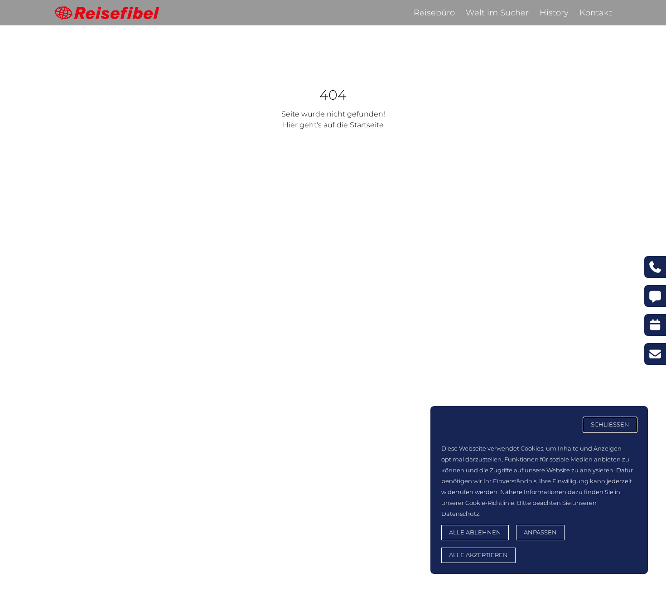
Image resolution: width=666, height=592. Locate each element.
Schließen (610, 424)
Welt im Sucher (497, 13)
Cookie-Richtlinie (489, 503)
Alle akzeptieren (478, 555)
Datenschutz (460, 513)
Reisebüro (434, 13)
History (554, 13)
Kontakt (595, 13)
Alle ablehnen (475, 532)
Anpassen (540, 532)
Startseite (367, 125)
